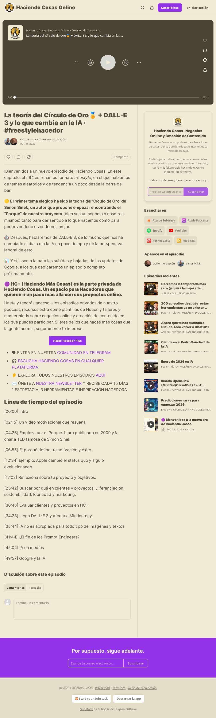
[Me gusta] (8, 157)
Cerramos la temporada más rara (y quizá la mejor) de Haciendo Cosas (183, 286)
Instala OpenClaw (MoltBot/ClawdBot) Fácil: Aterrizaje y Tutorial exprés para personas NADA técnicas (185, 383)
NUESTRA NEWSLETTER (59, 383)
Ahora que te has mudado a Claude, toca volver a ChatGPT (185, 325)
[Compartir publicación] (152, 7)
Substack (86, 709)
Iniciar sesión (197, 7)
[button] (77, 62)
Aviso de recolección (142, 688)
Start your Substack (93, 699)
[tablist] (23, 588)
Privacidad (102, 688)
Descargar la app (129, 699)
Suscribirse (170, 7)
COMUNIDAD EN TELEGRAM (84, 352)
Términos (119, 688)
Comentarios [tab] (15, 588)
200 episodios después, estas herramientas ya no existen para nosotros (185, 305)
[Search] (142, 7)
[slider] (107, 97)
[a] (151, 288)
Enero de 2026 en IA (177, 362)
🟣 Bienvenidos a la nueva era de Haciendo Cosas (184, 422)
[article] (178, 288)
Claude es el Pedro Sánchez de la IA (185, 344)
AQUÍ (100, 375)
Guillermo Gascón (54, 139)
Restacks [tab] (35, 588)
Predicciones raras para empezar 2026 (180, 402)
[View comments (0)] (205, 50)
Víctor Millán (29, 139)
